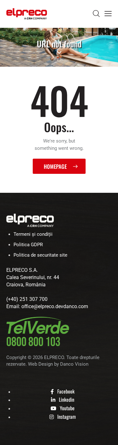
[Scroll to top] (108, 435)
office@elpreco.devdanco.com (54, 306)
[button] (108, 13)
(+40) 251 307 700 (27, 299)
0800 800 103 (33, 342)
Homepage (55, 166)
